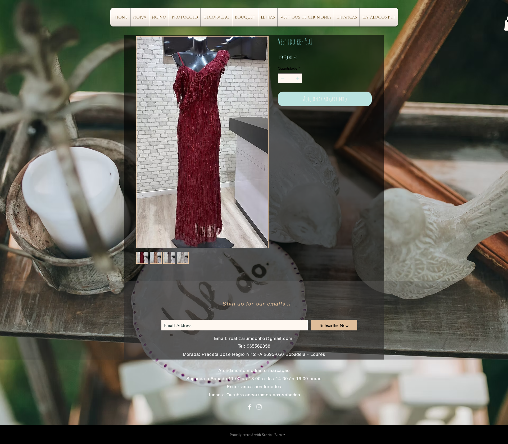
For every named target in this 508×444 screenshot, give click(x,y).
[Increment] (298, 78)
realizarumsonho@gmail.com (260, 338)
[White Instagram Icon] (259, 406)
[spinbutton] (290, 78)
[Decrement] (282, 78)
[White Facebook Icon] (249, 406)
